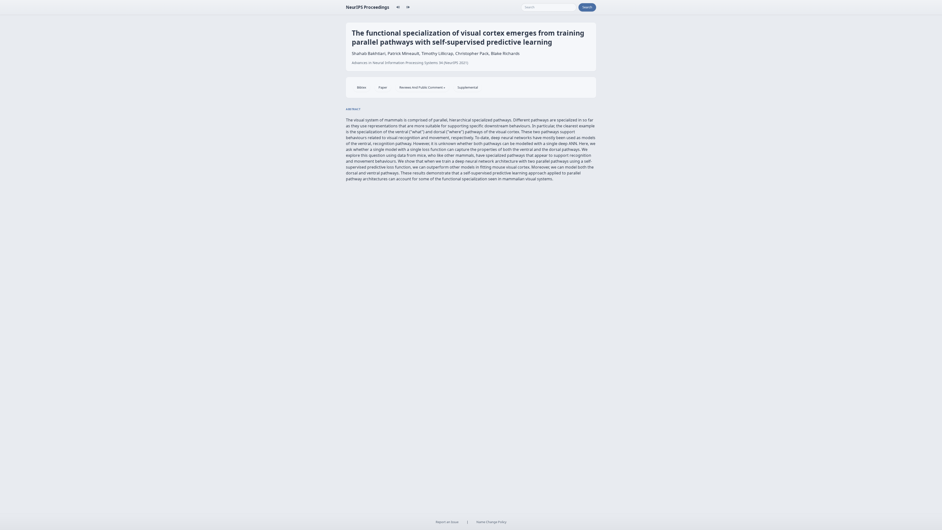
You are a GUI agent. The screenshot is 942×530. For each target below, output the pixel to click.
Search (587, 7)
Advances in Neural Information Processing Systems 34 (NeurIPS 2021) (410, 62)
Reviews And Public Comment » (422, 87)
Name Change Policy (491, 522)
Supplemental (468, 87)
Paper (383, 87)
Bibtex (361, 87)
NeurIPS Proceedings (367, 7)
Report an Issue (447, 522)
